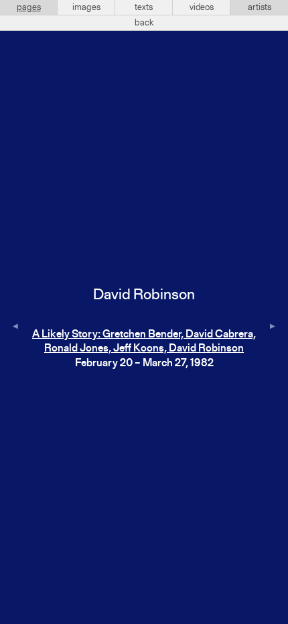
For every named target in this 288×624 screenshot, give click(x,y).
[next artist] (272, 327)
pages (29, 7)
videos (202, 7)
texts (144, 7)
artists (259, 7)
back (144, 22)
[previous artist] (15, 327)
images (86, 7)
